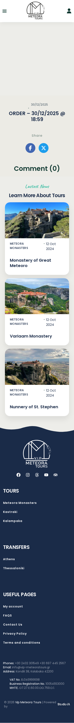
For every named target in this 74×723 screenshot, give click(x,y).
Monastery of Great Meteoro (30, 262)
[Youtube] (46, 475)
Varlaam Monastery (31, 336)
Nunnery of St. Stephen (34, 407)
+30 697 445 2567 (53, 663)
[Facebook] (18, 475)
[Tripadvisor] (55, 475)
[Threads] (37, 475)
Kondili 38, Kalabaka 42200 (34, 671)
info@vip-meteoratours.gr (31, 667)
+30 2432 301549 (27, 663)
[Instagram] (28, 475)
